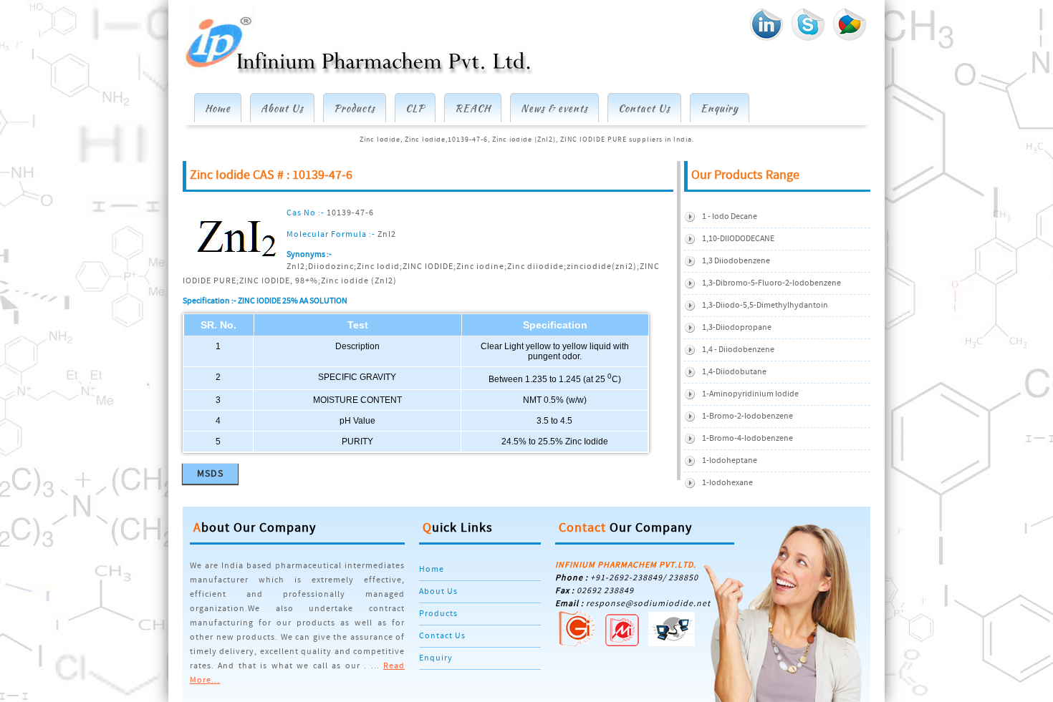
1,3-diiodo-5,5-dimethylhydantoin (765, 305)
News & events (554, 108)
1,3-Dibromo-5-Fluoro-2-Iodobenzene (771, 283)
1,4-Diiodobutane (734, 371)
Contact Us (644, 108)
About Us (282, 108)
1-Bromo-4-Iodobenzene (747, 438)
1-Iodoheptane (729, 460)
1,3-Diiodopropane (736, 327)
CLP (415, 108)
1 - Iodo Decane (729, 216)
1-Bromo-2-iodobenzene (747, 416)
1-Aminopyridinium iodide (750, 394)
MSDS (210, 473)
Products (354, 108)
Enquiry (720, 108)
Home (218, 108)
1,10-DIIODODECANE (738, 238)
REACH (473, 108)
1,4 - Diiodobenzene (738, 349)
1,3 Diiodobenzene (736, 260)
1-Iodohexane (727, 482)
